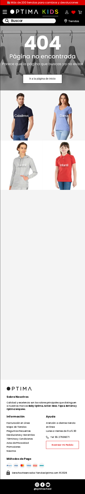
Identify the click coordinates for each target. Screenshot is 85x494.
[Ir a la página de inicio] (42, 58)
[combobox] (29, 20)
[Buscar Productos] (7, 21)
